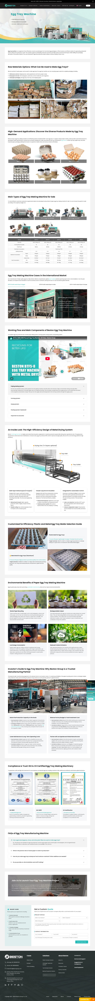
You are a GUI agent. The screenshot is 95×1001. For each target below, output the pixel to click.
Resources (54, 5)
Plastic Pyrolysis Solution (48, 960)
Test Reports (71, 5)
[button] (87, 681)
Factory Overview (62, 969)
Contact (69, 996)
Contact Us (84, 999)
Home (47, 996)
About (58, 5)
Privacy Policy (87, 996)
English (80, 5)
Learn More (59, 1)
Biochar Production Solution (49, 971)
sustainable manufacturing (33, 587)
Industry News (61, 972)
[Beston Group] (10, 5)
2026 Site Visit (65, 5)
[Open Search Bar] (88, 5)
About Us (60, 960)
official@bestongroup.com (15, 968)
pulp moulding (52, 279)
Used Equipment (78, 967)
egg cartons (64, 140)
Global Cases (30, 960)
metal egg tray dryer (16, 434)
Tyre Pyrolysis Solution (48, 968)
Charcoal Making (30, 966)
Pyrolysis (29, 963)
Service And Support (79, 959)
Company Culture (62, 966)
